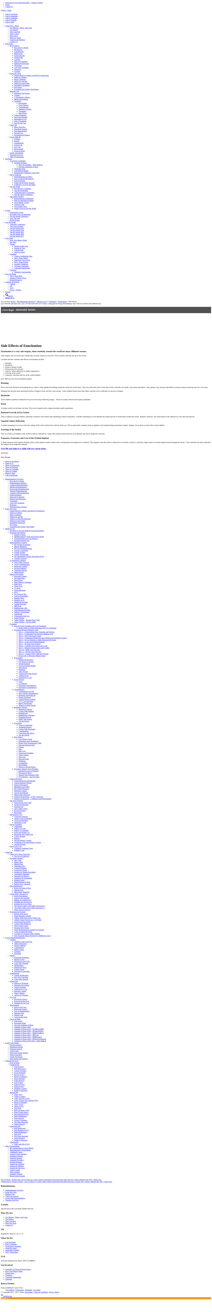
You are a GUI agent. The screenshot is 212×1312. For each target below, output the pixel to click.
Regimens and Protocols (27, 695)
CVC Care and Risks (26, 701)
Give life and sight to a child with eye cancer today (23, 448)
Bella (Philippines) (20, 1116)
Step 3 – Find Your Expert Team (30, 636)
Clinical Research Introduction (24, 781)
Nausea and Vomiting (26, 753)
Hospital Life (18, 807)
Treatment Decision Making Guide (26, 630)
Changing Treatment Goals (23, 848)
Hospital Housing (16, 1162)
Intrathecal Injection (21, 602)
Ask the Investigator (21, 793)
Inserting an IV (19, 600)
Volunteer (8, 1279)
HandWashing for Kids (22, 882)
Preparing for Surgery (21, 876)
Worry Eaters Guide (21, 926)
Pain (20, 749)
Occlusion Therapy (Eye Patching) (26, 769)
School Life (14, 981)
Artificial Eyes (24, 676)
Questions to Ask (20, 822)
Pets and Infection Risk (27, 745)
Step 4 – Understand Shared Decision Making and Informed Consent (43, 638)
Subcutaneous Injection (22, 610)
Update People (19, 969)
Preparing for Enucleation (23, 878)
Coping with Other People (28, 674)
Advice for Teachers (21, 995)
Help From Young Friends (19, 1053)
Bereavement (14, 1005)
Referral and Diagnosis (18, 499)
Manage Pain (18, 890)
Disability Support (16, 1174)
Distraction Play (19, 866)
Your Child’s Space (21, 809)
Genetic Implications (21, 975)
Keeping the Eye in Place (23, 904)
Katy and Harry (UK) (21, 1110)
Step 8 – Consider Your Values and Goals (33, 646)
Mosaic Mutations (20, 547)
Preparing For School (21, 985)
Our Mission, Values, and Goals (16, 1217)
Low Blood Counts (25, 739)
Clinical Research (16, 779)
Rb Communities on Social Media (21, 1148)
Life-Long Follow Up (21, 832)
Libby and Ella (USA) (22, 1098)
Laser (20, 682)
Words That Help (16, 1055)
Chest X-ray (18, 586)
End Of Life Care (20, 1007)
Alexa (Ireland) (19, 1079)
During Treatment (25, 697)
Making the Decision (26, 660)
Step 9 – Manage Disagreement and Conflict (34, 648)
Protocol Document (21, 785)
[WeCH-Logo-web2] (6, 10)
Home (7, 5)
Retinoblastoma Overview (14, 479)
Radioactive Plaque (25, 709)
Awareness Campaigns (13, 1246)
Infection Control (20, 991)
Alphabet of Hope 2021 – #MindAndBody (29, 1033)
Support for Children (17, 1164)
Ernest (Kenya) (19, 1124)
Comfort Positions (20, 868)
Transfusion (18, 614)
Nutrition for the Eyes (21, 1003)
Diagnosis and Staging (17, 533)
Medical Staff (19, 572)
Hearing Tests (19, 598)
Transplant (17, 723)
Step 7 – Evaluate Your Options (30, 644)
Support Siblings (20, 946)
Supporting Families (12, 1250)
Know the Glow (11, 509)
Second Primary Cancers (22, 840)
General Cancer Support (18, 1154)
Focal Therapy (19, 680)
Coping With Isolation (26, 711)
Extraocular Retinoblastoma (19, 489)
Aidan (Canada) (19, 1096)
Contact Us (9, 7)
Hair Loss (22, 751)
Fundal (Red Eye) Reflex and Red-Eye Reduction (27, 511)
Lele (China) (18, 1083)
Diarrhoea (22, 761)
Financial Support (16, 1049)
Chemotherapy (19, 689)
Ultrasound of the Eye (21, 616)
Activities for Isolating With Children (27, 934)
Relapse (17, 838)
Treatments (13, 501)
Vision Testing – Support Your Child (27, 620)
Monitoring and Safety (22, 787)
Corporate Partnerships (13, 1277)
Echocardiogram (20, 590)
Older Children (19, 993)
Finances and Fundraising (23, 819)
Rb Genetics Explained (22, 545)
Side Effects (23, 668)
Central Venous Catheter (27, 699)
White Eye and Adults (17, 521)
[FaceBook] (10, 1290)
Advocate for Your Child (22, 803)
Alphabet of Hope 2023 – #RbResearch (28, 1037)
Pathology (22, 670)
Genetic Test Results (21, 554)
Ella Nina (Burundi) (21, 1122)
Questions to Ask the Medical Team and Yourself (27, 531)
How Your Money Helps (14, 1271)
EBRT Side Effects (25, 719)
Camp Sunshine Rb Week (23, 932)
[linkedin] (28, 1290)
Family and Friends (12, 1043)
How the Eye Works (17, 481)
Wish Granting (15, 1172)
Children (13, 940)
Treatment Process (25, 717)
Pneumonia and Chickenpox (28, 741)
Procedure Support (16, 858)
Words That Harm (16, 1057)
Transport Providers (16, 1160)
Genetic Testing (19, 552)
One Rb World (10, 1242)
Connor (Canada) (20, 1071)
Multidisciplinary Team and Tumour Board (29, 537)
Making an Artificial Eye (22, 900)
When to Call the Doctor (27, 705)
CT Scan (17, 588)
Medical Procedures (17, 574)
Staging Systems (20, 535)
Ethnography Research (22, 795)
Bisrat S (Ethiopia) (20, 1077)
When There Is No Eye (22, 910)
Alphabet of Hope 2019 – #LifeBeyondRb (29, 1029)
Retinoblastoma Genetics (18, 543)
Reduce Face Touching (22, 884)
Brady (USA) (19, 1106)
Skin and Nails (24, 759)
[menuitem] (108, 3)
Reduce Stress (19, 950)
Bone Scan (18, 584)
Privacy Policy (54, 1292)
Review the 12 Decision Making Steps (32, 656)
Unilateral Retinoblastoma (19, 485)
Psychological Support (17, 912)
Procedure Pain (19, 578)
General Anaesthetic (21, 596)
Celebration (18, 826)
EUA (16, 592)
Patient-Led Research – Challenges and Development (32, 799)
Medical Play (18, 864)
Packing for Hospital (21, 805)
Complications (24, 731)
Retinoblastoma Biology (18, 483)
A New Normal (19, 836)
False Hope (18, 1021)
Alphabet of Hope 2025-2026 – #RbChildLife (30, 1041)
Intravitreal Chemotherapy (28, 687)
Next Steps (13, 525)
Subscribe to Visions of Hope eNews (18, 1269)
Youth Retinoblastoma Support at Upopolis (29, 930)
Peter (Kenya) (19, 1118)
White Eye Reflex (16, 513)
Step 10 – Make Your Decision (29, 650)
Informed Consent (20, 576)
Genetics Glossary (20, 558)
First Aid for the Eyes (21, 1001)
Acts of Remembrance (22, 1011)
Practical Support (16, 1045)
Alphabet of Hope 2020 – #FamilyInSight (28, 1031)
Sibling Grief (18, 1015)
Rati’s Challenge (11, 1244)
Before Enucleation (21, 896)
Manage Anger (19, 959)
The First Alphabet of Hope (23, 1025)
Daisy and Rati (10, 1221)
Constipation (23, 763)
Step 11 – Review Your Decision (30, 652)
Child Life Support (11, 1196)
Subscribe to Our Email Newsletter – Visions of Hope (24, 3)
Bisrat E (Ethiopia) (20, 1102)
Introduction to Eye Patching (29, 771)
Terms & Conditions (41, 1292)
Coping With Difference (22, 924)
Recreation (18, 813)
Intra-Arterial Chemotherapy (28, 693)
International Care (16, 815)
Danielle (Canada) (20, 1089)
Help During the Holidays (19, 1059)
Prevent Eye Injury (20, 999)
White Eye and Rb (16, 517)
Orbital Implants (24, 664)
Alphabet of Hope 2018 (22, 1027)
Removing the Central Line (23, 834)
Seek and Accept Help (22, 971)
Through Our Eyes (11, 1061)
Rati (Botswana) (20, 1069)
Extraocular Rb (15, 1126)
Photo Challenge (15, 515)
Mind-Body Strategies (21, 892)
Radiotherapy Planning (27, 715)
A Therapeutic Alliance (18, 560)
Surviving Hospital (16, 801)
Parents (12, 956)
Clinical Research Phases (23, 783)
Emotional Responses (21, 957)
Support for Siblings (17, 1166)
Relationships (19, 965)
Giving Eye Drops (20, 870)
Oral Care (22, 757)
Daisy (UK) (18, 1094)
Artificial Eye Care (25, 678)
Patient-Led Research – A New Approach (28, 797)
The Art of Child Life (21, 856)
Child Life (8, 852)
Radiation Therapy (20, 707)
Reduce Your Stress (21, 914)
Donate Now (9, 1273)
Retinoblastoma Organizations (20, 1150)
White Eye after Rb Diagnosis (20, 519)
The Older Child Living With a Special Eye (29, 908)
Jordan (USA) (19, 1087)
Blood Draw (18, 580)
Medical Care (10, 529)
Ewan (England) (20, 1073)
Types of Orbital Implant (27, 666)
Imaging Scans (19, 880)
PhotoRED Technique (17, 523)
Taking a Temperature (21, 612)
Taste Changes (24, 755)
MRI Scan (17, 606)
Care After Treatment (17, 503)
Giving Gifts (14, 1051)
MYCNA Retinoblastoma (23, 549)
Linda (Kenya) (19, 1081)
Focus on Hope (15, 1019)
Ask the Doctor (24, 721)
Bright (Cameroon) (20, 1091)
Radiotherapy (23, 713)
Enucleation (18, 658)
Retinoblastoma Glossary (18, 507)
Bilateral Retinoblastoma (18, 487)
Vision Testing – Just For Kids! (25, 622)
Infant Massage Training (22, 916)
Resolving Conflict (20, 566)
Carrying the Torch (20, 1017)
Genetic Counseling (21, 550)
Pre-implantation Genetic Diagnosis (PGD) (29, 556)
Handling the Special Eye (23, 902)
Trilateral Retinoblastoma (18, 491)
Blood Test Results (25, 703)
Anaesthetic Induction (21, 874)
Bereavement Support (17, 1176)
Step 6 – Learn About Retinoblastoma (32, 642)
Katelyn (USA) (19, 1085)
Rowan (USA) (19, 1075)
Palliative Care (19, 850)
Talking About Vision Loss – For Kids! (27, 920)
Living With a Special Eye (19, 894)
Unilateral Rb (14, 1065)
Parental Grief (19, 1013)
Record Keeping (20, 811)
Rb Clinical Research (21, 789)
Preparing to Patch (25, 773)
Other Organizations (12, 1146)
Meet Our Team (10, 1223)
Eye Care (13, 997)
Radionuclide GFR (20, 608)
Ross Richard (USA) (21, 1114)
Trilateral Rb (14, 1142)
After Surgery (23, 672)
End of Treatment (16, 824)
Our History (9, 1219)
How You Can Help (21, 977)
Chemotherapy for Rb (26, 691)
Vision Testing (19, 618)
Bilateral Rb (14, 1092)
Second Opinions (20, 568)
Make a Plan (18, 862)
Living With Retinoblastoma (15, 938)
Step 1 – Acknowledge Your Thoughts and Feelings (37, 632)
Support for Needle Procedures (25, 872)
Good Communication (22, 564)
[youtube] (37, 1290)
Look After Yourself (21, 963)
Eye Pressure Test (20, 594)
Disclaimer (29, 1292)
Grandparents (14, 973)
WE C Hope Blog (11, 1252)
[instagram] (19, 1290)
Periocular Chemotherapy (27, 685)
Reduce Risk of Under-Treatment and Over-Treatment (37, 628)
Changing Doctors (20, 570)
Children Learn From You (23, 942)
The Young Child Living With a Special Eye (29, 906)
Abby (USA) (18, 1104)
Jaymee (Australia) (20, 1120)
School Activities (20, 987)
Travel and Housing (21, 821)
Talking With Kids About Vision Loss (27, 918)
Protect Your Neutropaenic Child (30, 743)
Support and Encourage (22, 922)
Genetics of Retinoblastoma (19, 493)
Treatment (13, 624)
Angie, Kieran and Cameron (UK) (26, 1100)
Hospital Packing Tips (21, 541)
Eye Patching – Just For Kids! (29, 777)
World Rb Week (11, 1248)
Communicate (19, 948)
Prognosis (13, 505)
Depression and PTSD (22, 961)
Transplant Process (25, 727)
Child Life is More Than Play (20, 854)
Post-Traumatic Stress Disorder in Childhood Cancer (32, 936)
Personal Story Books (21, 928)
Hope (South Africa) (21, 1112)
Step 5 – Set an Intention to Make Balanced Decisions (37, 640)
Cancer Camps (15, 1170)
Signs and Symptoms (17, 497)
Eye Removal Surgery (26, 662)
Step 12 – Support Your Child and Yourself (33, 654)
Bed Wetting (23, 765)
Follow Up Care (20, 828)
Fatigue (21, 747)
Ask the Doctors (20, 844)
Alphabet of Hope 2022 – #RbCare (26, 1035)
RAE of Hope (15, 1063)
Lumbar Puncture (20, 604)
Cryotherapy (23, 684)
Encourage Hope (20, 1023)
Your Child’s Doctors (21, 562)
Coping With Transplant (27, 729)
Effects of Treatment (21, 983)
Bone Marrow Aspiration (23, 582)
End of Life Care (16, 846)
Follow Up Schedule (21, 830)
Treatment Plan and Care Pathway (26, 539)
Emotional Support (16, 1047)
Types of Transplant (25, 725)
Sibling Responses (20, 944)
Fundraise (8, 1275)
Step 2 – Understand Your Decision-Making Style (36, 634)
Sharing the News (20, 967)
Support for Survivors (17, 1168)
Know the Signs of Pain (22, 888)
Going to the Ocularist (22, 898)
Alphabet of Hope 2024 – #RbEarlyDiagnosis (30, 1039)
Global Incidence (16, 495)
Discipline (17, 954)
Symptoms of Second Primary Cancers (27, 842)
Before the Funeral (20, 1009)
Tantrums (17, 952)
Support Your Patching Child (29, 775)
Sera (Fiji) (17, 1108)
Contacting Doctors (21, 817)
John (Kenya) (19, 1067)
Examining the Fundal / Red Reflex (22, 527)
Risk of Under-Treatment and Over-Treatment (30, 626)
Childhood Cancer (16, 1152)
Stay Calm (17, 860)
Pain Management (16, 886)
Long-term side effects (26, 733)
